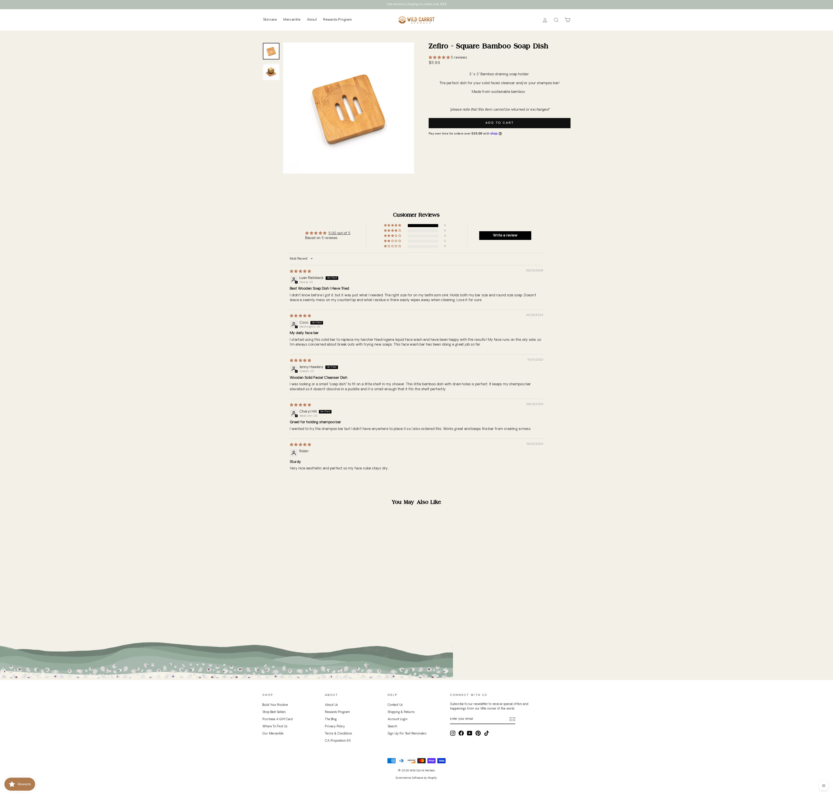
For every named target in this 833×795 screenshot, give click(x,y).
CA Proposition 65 (338, 740)
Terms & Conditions (338, 733)
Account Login (397, 719)
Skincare (270, 19)
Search (392, 726)
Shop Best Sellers (274, 712)
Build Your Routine (275, 705)
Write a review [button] (505, 235)
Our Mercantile (273, 733)
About (312, 19)
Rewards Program (337, 19)
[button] (440, 57)
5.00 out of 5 (339, 233)
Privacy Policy (335, 726)
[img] (300, 271)
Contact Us (395, 705)
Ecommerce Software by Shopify (416, 778)
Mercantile (291, 19)
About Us (331, 705)
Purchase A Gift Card (277, 719)
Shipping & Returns (401, 712)
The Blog (331, 719)
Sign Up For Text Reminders (407, 733)
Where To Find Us (274, 726)
